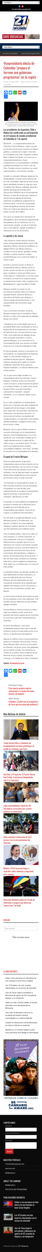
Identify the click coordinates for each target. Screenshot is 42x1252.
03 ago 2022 (14, 82)
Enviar (9, 1151)
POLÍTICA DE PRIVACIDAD (16, 1189)
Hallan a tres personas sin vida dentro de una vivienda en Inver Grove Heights (26, 1205)
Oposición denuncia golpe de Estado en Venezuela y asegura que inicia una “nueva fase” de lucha (19, 902)
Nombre (8, 1125)
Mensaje (8, 1140)
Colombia (7, 85)
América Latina (30, 82)
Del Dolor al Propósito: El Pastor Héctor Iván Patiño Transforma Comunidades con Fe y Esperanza (19, 777)
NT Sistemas (23, 1246)
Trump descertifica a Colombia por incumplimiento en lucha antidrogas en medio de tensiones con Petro (19, 745)
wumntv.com (10, 1168)
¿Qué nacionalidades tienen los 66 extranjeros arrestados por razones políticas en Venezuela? (18, 808)
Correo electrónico (12, 1133)
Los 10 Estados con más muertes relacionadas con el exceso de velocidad (25, 1218)
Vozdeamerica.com (17, 663)
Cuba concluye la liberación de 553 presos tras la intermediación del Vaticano (18, 839)
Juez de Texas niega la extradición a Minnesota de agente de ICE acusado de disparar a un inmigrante (20, 995)
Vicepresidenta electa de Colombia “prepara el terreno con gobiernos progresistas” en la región (20, 70)
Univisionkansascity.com (14, 1164)
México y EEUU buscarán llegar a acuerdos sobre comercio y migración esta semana (18, 871)
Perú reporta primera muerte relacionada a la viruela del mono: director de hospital (21, 691)
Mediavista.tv (10, 1173)
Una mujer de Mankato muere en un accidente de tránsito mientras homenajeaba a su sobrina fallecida (19, 1015)
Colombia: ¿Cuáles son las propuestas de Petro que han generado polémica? (23, 703)
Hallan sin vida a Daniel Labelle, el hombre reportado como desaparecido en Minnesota (21, 1005)
